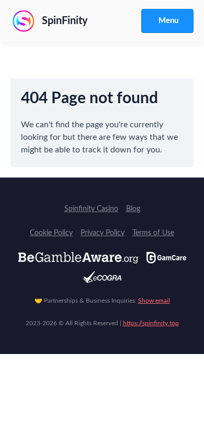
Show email (154, 300)
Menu (168, 21)
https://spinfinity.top (151, 323)
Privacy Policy (102, 233)
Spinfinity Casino (91, 209)
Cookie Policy (51, 233)
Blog (133, 209)
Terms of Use (153, 233)
